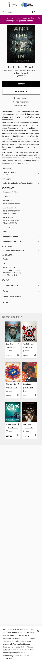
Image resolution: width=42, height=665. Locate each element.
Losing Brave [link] (11, 424)
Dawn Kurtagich (22, 73)
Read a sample (21, 92)
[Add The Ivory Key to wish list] (18, 395)
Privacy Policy (29, 632)
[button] (21, 84)
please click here (26, 21)
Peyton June (12, 347)
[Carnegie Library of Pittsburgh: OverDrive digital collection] (21, 4)
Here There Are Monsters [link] (28, 424)
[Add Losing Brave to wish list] (18, 435)
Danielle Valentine (30, 347)
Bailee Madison (13, 428)
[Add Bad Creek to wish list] (18, 355)
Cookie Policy (8, 658)
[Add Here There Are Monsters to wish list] (34, 435)
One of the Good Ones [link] (28, 384)
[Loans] (34, 12)
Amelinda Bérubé (30, 428)
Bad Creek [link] (10, 344)
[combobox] (16, 12)
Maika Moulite (29, 388)
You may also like (11, 316)
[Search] (3, 12)
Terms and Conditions (11, 632)
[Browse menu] (38, 12)
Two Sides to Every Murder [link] (28, 344)
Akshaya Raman (13, 388)
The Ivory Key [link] (11, 384)
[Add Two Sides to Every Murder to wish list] (34, 355)
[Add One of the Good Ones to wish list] (34, 395)
